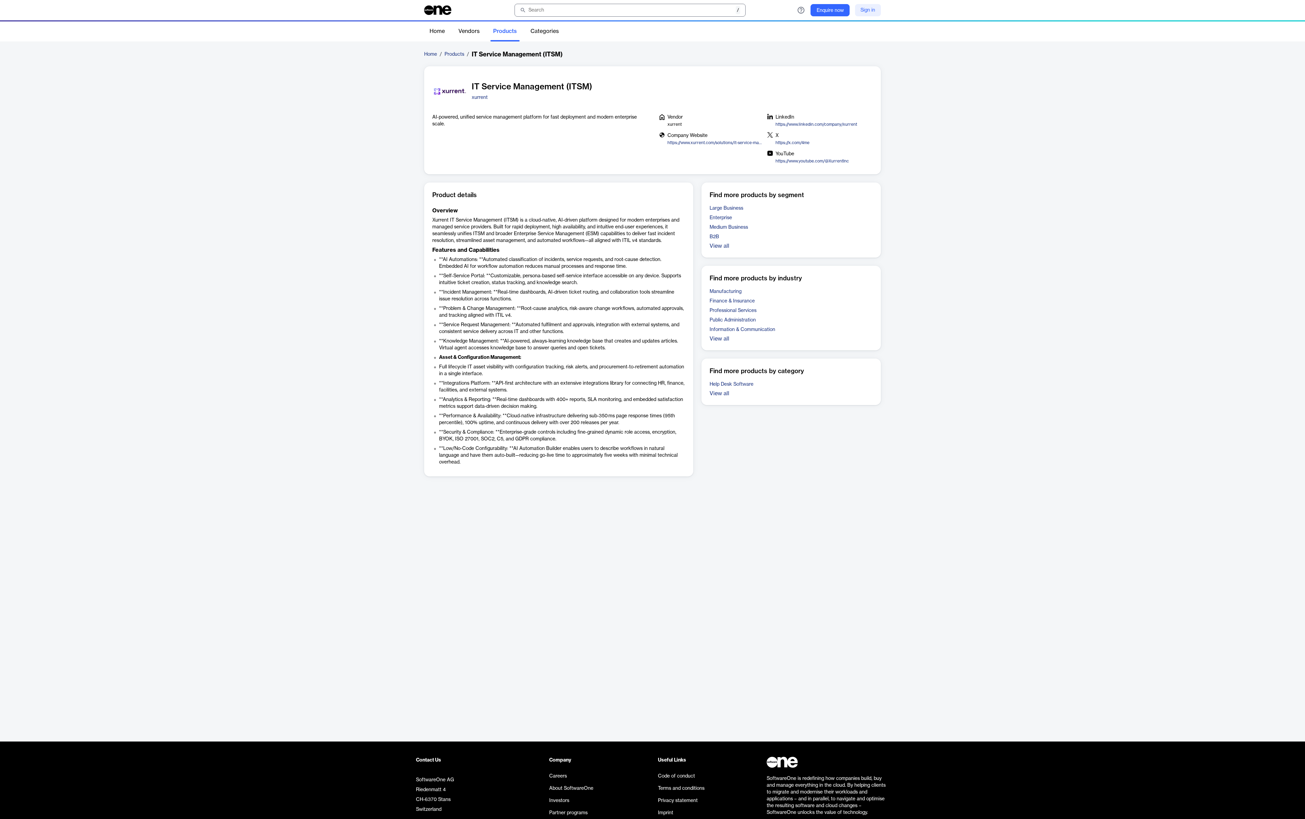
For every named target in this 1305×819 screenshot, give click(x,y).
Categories (544, 31)
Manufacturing (726, 291)
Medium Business (729, 227)
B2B (714, 236)
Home (437, 31)
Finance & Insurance (732, 301)
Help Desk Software (731, 384)
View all (719, 246)
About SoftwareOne (571, 788)
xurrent (480, 97)
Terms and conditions (681, 788)
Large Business (726, 208)
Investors (559, 800)
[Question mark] (801, 10)
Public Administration (733, 320)
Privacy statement (678, 800)
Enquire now (830, 10)
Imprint (665, 813)
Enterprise (721, 217)
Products (505, 31)
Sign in (867, 10)
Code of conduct (676, 776)
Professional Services (733, 310)
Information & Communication (742, 329)
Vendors (469, 31)
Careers (558, 776)
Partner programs (568, 813)
